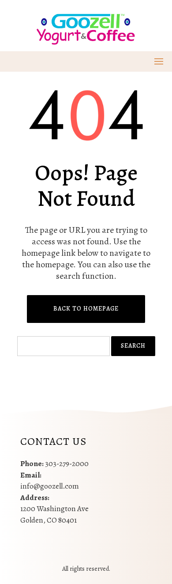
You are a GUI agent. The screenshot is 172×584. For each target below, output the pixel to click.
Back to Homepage (86, 308)
